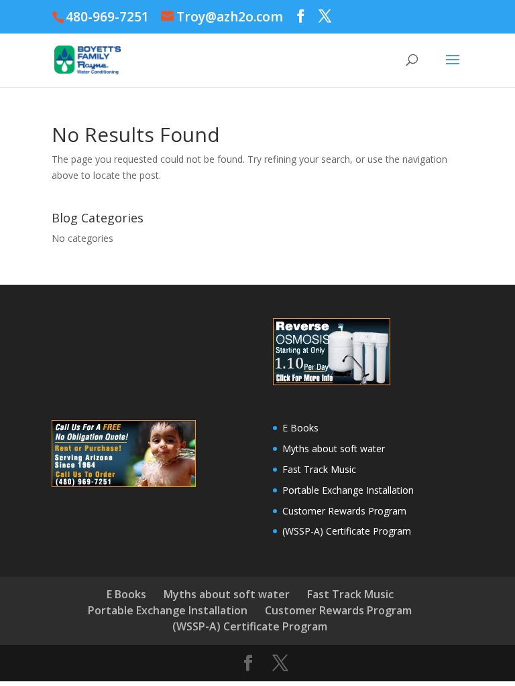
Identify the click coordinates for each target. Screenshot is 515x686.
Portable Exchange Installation (348, 490)
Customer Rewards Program (344, 510)
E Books (300, 427)
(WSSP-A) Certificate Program (346, 531)
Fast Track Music (319, 469)
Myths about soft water (333, 448)
